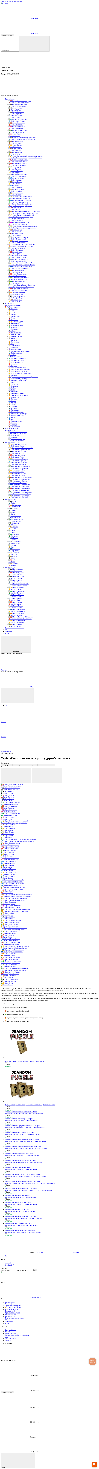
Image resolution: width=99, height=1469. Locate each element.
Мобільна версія (35, 1297)
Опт (6, 629)
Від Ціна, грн (5, 1270)
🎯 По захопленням (15, 421)
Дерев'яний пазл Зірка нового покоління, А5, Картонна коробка (26, 1148)
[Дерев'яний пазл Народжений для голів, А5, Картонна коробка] (51, 1126)
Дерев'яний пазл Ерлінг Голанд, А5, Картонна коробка (23, 1232)
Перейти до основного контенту (11, 1)
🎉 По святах (13, 423)
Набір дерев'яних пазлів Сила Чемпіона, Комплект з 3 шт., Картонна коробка (30, 1183)
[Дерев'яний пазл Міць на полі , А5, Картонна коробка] (51, 1133)
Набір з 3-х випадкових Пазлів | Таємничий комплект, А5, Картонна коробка (30, 1105)
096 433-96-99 (34, 33)
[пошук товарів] (34, 44)
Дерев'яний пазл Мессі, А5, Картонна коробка (20, 1211)
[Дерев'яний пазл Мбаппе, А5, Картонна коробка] (51, 1195)
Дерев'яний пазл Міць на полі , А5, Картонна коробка (22, 1134)
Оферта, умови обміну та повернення (17, 1335)
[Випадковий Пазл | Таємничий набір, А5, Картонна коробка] (51, 1041)
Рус (6, 705)
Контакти (8, 1340)
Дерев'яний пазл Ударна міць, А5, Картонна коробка (22, 1120)
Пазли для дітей (10, 430)
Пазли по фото (9, 303)
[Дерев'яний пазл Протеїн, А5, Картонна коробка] (51, 1168)
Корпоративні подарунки (13, 305)
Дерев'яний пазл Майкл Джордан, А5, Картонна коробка (23, 1218)
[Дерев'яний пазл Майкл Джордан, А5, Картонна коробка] (51, 1216)
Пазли (7, 633)
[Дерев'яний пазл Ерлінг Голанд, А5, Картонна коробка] (51, 1230)
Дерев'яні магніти (10, 567)
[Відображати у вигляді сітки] (16, 775)
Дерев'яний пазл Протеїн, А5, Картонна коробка (21, 1169)
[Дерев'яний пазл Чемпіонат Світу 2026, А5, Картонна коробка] (51, 1174)
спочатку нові (50, 765)
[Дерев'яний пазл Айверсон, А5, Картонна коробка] (51, 1223)
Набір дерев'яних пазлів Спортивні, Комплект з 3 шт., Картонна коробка (28, 1190)
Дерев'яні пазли (10, 99)
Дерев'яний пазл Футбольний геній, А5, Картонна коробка (24, 1113)
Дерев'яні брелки (10, 499)
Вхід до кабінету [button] (10, 1330)
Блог (6, 1337)
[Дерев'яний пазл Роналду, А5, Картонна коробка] (51, 1202)
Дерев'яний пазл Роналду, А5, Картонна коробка (21, 1204)
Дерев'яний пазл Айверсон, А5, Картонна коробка (21, 1225)
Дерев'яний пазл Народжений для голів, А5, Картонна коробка (25, 1127)
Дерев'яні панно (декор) (12, 442)
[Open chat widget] (94, 1464)
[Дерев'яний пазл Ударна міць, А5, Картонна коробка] (51, 1119)
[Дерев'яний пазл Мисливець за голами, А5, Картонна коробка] (51, 1140)
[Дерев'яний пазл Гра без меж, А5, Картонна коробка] (51, 1154)
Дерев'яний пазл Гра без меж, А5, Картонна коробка (22, 1155)
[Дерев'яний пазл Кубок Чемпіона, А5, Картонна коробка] (51, 1161)
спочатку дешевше (18, 765)
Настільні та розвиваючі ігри (14, 628)
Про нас (7, 1331)
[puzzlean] (10, 1280)
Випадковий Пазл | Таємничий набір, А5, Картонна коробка (24, 1061)
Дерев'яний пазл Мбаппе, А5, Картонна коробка (21, 1197)
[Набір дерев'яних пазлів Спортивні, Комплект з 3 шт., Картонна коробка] (51, 1188)
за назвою (41, 765)
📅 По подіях (13, 425)
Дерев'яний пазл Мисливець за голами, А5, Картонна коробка (25, 1141)
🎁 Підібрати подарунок (13, 307)
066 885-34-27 (34, 18)
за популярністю (6, 765)
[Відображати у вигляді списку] (47, 775)
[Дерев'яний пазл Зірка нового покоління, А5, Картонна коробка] (51, 1147)
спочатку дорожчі (31, 765)
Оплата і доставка (10, 1333)
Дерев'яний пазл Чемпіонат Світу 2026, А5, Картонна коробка (25, 1176)
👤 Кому (11, 419)
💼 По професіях (14, 426)
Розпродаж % (9, 631)
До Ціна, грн (21, 1270)
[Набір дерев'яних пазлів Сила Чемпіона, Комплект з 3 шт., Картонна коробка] (51, 1181)
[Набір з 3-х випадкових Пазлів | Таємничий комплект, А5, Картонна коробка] (51, 1084)
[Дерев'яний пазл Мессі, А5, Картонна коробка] (51, 1209)
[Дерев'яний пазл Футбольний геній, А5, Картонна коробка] (51, 1112)
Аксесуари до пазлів (11, 428)
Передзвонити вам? (7, 35)
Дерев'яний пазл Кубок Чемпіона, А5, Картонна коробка (23, 1162)
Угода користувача (11, 1338)
